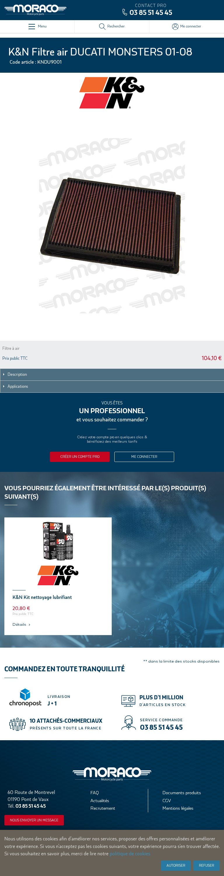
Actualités (99, 800)
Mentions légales (177, 808)
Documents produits (181, 792)
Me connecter (144, 457)
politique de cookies (130, 854)
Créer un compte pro (79, 457)
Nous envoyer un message (34, 820)
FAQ (94, 792)
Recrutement (102, 808)
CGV (166, 800)
